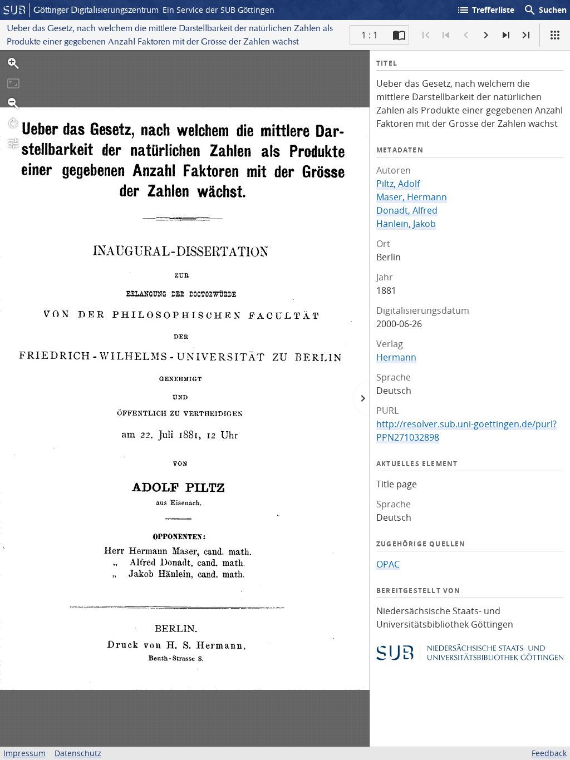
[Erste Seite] (426, 35)
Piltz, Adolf (398, 183)
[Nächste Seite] (486, 35)
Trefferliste (485, 10)
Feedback (549, 753)
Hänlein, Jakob (406, 224)
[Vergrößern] (13, 63)
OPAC (388, 564)
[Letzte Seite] (526, 35)
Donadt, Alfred (407, 210)
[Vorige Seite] (466, 35)
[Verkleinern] (13, 103)
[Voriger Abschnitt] (446, 35)
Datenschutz (78, 753)
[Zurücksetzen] (13, 83)
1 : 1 (369, 35)
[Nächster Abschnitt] (506, 35)
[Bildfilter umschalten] (13, 144)
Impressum (24, 753)
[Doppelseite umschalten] (399, 35)
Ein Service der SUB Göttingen (218, 9)
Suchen (545, 10)
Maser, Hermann (411, 197)
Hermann (396, 357)
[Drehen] (13, 123)
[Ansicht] (555, 35)
